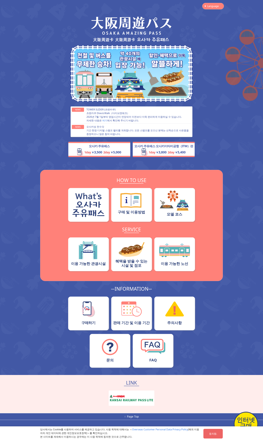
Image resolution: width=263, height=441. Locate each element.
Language (213, 6)
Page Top (133, 416)
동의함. (213, 433)
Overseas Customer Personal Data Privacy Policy (160, 429)
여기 (104, 120)
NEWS (78, 109)
